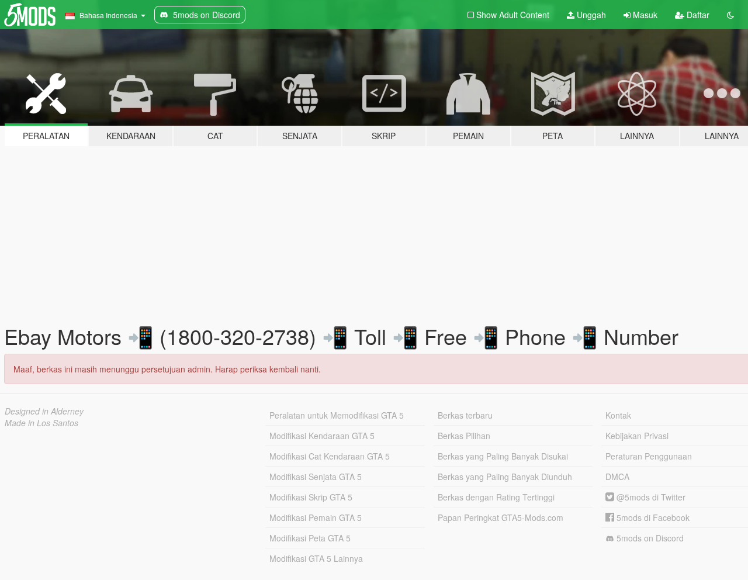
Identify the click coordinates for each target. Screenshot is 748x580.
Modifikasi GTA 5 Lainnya (316, 558)
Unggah (590, 14)
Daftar (696, 14)
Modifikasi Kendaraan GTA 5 (322, 435)
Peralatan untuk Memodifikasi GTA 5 (336, 415)
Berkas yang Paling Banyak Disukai (503, 456)
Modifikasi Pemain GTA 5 (315, 517)
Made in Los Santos (41, 423)
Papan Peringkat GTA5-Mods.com (500, 517)
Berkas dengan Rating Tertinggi (496, 497)
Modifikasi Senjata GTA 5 (315, 476)
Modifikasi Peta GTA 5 (310, 538)
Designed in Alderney (44, 411)
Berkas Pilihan (464, 435)
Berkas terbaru (465, 415)
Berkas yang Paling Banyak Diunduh (505, 476)
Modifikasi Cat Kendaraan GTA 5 (329, 456)
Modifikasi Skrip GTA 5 (310, 497)
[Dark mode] (730, 14)
